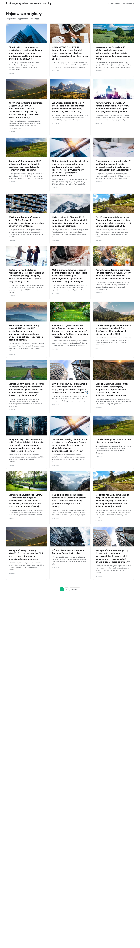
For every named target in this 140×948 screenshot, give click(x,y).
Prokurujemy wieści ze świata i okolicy (29, 3)
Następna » (75, 589)
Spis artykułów (114, 3)
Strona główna (128, 3)
